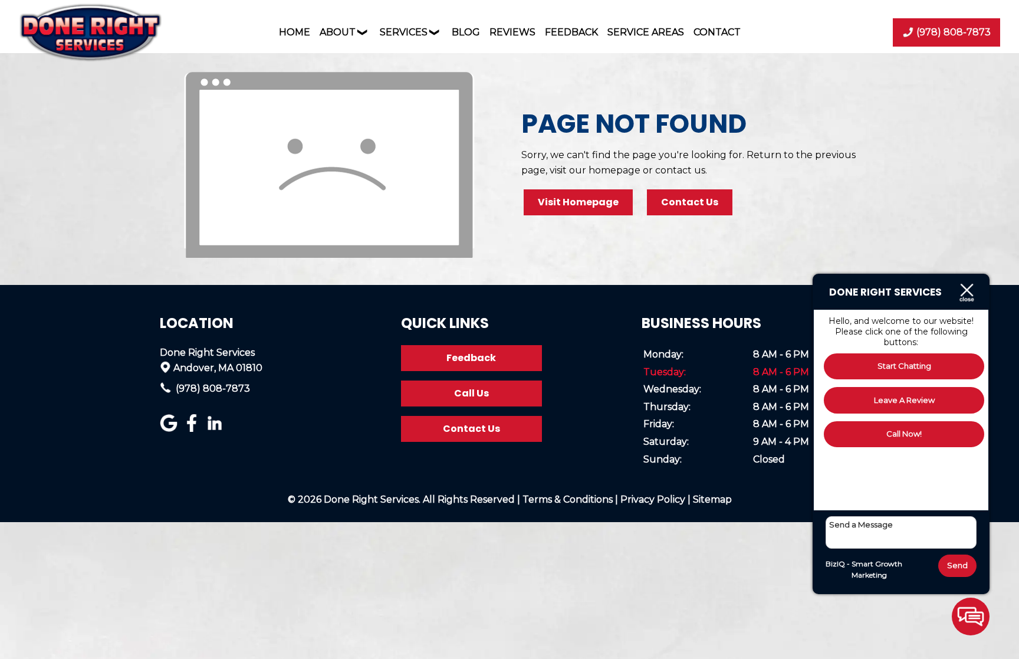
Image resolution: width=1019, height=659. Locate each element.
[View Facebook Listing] (193, 428)
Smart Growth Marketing (877, 569)
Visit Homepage (578, 202)
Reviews (512, 32)
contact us (680, 170)
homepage (614, 170)
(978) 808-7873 (211, 388)
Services (404, 32)
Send (957, 565)
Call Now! (904, 433)
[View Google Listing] (170, 428)
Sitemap (712, 499)
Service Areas (645, 32)
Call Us (471, 393)
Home (294, 32)
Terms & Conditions (567, 499)
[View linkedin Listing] (216, 428)
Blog (466, 32)
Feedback (571, 32)
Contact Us (689, 202)
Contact (717, 32)
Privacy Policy (652, 499)
